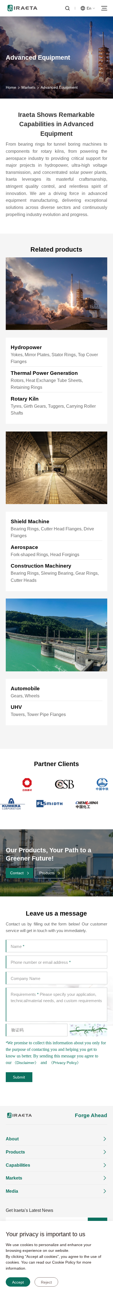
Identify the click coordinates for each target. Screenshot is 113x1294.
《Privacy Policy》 (65, 1062)
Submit (19, 1077)
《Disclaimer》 (25, 1062)
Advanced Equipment (59, 87)
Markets (28, 87)
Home (11, 87)
